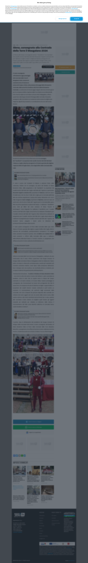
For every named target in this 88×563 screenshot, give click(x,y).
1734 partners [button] (14, 6)
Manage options (63, 18)
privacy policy (68, 12)
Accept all (76, 18)
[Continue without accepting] (82, 1)
